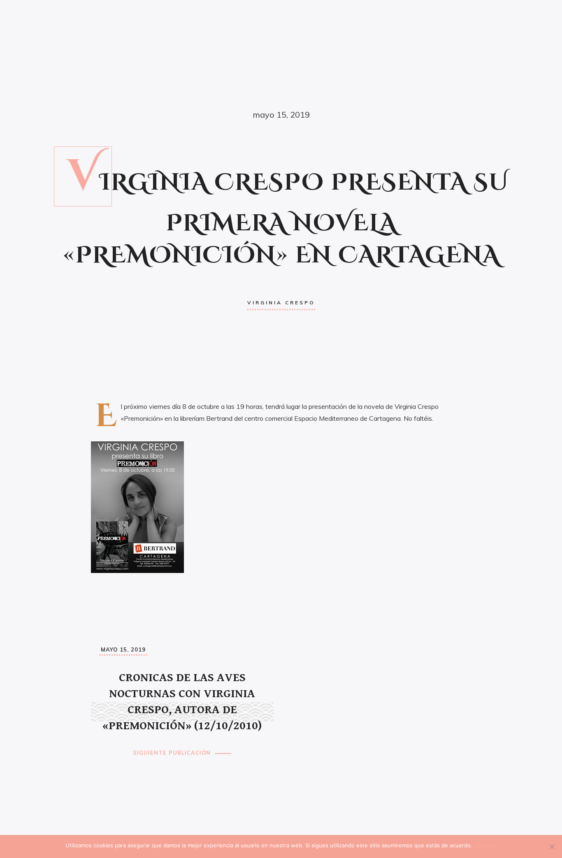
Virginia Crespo (281, 302)
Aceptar (486, 845)
